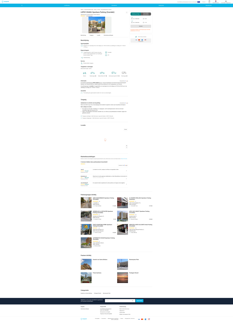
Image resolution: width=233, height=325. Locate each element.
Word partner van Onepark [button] (105, 311)
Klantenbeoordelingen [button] (85, 308)
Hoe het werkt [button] (122, 312)
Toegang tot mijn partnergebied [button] (106, 313)
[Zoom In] (127, 146)
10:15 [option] (146, 18)
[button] (97, 318)
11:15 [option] (146, 22)
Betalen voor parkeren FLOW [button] (125, 314)
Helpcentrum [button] (122, 310)
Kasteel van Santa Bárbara (86, 293)
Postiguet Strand (97, 293)
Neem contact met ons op (124, 308)
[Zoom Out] (127, 147)
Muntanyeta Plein (106, 293)
